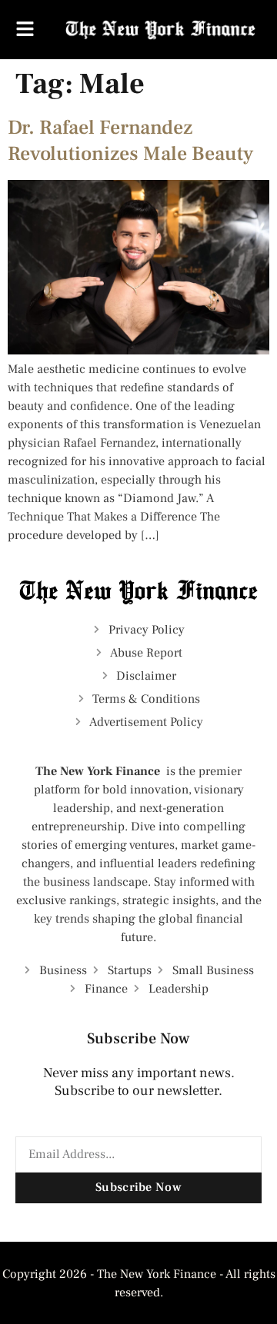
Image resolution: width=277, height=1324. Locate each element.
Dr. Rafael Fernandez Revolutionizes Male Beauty (130, 141)
